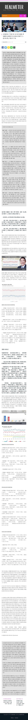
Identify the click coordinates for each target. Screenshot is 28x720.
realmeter (5, 42)
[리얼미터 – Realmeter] (14, 7)
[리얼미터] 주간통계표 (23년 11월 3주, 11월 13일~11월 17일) (7, 702)
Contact (16, 717)
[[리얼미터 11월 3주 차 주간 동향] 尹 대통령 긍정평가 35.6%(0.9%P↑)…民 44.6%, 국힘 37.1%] (14, 26)
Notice (12, 717)
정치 (25, 42)
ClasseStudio (21, 714)
